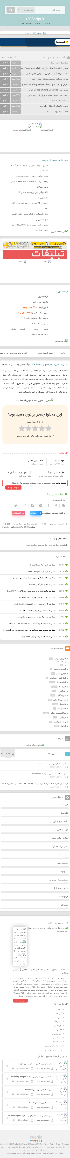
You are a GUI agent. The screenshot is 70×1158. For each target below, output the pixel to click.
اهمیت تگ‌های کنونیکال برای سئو (54, 106)
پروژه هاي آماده (60, 722)
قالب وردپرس (62, 863)
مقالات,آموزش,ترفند (58, 713)
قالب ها (63, 704)
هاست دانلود (11, 1153)
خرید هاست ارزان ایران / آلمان (55, 160)
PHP (61, 665)
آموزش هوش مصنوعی (58, 880)
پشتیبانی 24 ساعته (40, 323)
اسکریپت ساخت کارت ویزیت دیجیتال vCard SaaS (50, 774)
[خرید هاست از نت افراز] (35, 127)
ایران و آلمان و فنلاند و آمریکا (36, 318)
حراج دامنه (63, 896)
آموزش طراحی (60, 659)
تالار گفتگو (58, 1025)
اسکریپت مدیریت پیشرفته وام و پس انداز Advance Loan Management (29, 630)
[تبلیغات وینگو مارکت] (35, 745)
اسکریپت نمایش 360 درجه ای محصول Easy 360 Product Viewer (31, 591)
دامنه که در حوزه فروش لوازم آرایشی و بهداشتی (48, 95)
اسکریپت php (54, 545)
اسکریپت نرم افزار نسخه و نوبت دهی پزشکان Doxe (36, 617)
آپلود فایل (64, 905)
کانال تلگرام (36, 513)
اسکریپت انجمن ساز (59, 63)
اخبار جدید (64, 855)
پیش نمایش (33, 460)
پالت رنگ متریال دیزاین (53, 1046)
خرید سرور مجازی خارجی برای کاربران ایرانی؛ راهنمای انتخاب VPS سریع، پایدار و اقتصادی (35, 783)
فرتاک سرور (63, 291)
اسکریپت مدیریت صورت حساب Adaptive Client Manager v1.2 (31, 623)
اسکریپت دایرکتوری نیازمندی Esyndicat (39, 1089)
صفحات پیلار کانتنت (59, 100)
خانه (63, 352)
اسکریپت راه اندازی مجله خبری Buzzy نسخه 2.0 (37, 597)
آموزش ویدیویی (60, 669)
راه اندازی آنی (42, 198)
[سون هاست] (30, 33)
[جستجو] (11, 10)
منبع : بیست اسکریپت (18, 472)
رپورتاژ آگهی (61, 695)
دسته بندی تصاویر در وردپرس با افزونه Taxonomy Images (32, 1077)
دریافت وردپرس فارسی (53, 1050)
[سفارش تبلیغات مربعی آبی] (46, 130)
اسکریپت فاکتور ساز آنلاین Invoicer (42, 584)
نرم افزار (62, 717)
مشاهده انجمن (6, 57)
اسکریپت (63, 545)
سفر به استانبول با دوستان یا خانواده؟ (40, 1102)
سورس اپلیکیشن (59, 700)
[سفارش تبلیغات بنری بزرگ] (35, 124)
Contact (33, 1144)
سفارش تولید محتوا (60, 838)
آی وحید (46, 1153)
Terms (58, 1144)
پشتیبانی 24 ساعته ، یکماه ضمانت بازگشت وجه (29, 206)
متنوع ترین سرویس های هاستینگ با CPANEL (29, 168)
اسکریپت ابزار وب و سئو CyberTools (41, 571)
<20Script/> (35, 19)
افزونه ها (62, 687)
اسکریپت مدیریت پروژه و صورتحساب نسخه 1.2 (37, 610)
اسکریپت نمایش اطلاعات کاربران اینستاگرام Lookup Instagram (30, 1115)
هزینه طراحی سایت (60, 829)
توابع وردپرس (57, 1034)
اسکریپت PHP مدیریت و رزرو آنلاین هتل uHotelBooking (34, 604)
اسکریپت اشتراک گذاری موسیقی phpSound (38, 636)
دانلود (57, 460)
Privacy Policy (49, 1144)
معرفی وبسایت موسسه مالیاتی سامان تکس (49, 79)
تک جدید (64, 871)
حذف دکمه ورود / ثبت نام (57, 111)
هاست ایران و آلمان (40, 302)
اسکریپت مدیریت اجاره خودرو (37, 545)
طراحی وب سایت (56, 1153)
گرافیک (63, 726)
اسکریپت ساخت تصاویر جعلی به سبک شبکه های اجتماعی (34, 578)
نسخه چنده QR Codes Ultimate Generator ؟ (48, 90)
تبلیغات (59, 1009)
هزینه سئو (64, 804)
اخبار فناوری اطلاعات (58, 678)
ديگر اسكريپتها (45, 352)
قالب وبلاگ (62, 708)
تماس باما (58, 1017)
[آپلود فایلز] (41, 33)
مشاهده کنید (19, 1001)
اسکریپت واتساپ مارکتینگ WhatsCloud (53, 764)
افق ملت (64, 813)
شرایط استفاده (56, 1042)
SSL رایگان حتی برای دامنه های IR (33, 192)
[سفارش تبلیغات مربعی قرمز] (22, 130)
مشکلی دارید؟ (54, 472)
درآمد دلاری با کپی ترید (58, 821)
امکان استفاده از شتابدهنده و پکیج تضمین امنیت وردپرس (29, 217)
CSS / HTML (58, 662)
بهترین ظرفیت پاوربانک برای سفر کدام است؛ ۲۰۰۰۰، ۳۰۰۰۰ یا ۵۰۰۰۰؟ (38, 68)
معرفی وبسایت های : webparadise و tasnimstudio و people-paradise (37, 84)
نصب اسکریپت (56, 1038)
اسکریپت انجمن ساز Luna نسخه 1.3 (41, 565)
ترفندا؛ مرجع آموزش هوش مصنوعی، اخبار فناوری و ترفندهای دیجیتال (38, 73)
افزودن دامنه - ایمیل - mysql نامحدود (32, 176)
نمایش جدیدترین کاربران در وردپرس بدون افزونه (36, 1064)
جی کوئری (62, 691)
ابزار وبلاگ (58, 1021)
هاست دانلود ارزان (60, 888)
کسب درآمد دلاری (60, 846)
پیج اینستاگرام (18, 513)
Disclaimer (66, 1144)
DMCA (39, 1144)
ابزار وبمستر (61, 674)
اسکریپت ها (10, 364)
